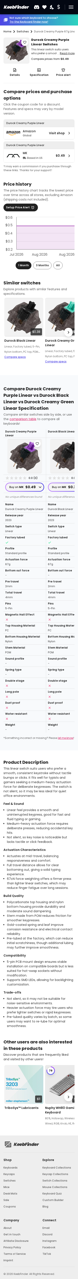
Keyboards (10, 1167)
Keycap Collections (55, 1174)
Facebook (48, 1247)
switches (23, 31)
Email (46, 1228)
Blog (45, 1206)
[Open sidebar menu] (71, 7)
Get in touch (11, 1234)
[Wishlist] (44, 7)
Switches (9, 1180)
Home (7, 31)
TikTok (46, 1254)
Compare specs (15, 357)
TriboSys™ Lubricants (21, 1108)
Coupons (9, 1206)
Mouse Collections (54, 1187)
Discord (47, 1234)
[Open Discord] (36, 7)
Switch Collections (54, 1180)
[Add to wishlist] (24, 42)
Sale (6, 1200)
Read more (67, 53)
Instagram (49, 1241)
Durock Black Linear (20, 340)
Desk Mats (10, 1193)
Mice (6, 1187)
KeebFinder (15, 7)
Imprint (8, 1260)
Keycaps (9, 1174)
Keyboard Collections (56, 1167)
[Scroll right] (68, 332)
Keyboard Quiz (52, 1193)
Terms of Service (14, 1254)
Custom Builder (52, 1200)
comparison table (23, 419)
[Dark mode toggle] (52, 7)
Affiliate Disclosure (16, 1241)
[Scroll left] (9, 332)
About (7, 1228)
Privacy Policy (12, 1247)
